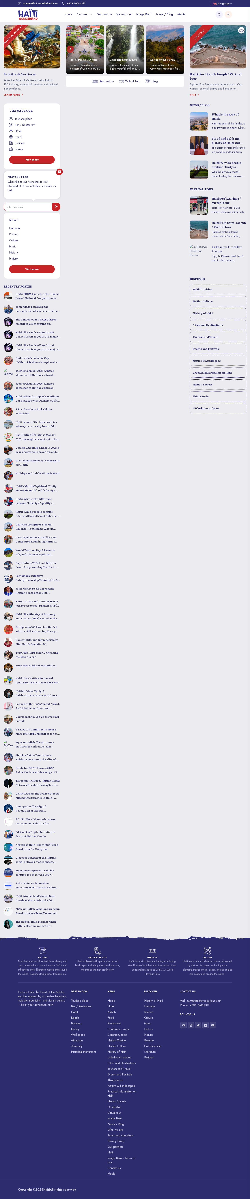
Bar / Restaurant (25, 125)
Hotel (18, 131)
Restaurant (114, 1023)
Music (12, 246)
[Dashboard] (228, 14)
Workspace (78, 1035)
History (13, 252)
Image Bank (144, 14)
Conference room (119, 1029)
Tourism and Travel (205, 337)
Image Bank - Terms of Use (121, 1160)
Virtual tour (124, 14)
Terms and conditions (121, 1135)
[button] (70, 49)
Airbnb (112, 1012)
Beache (149, 1040)
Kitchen (13, 234)
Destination (104, 14)
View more (32, 159)
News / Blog (164, 14)
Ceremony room (117, 1035)
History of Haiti (203, 313)
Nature (13, 258)
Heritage (14, 228)
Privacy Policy (116, 1141)
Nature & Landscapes (207, 360)
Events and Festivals (206, 348)
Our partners (115, 1147)
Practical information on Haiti (212, 372)
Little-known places (206, 408)
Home (68, 14)
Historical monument (83, 1052)
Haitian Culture (203, 301)
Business (20, 143)
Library (19, 149)
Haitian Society (202, 384)
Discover (83, 14)
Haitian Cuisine (202, 289)
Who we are (115, 1130)
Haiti (46, 1189)
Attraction (77, 1040)
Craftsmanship (152, 1046)
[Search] (219, 14)
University (76, 1046)
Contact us (114, 1168)
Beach (19, 137)
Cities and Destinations (208, 325)
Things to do (201, 396)
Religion (149, 1057)
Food (111, 1018)
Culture (13, 240)
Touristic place (23, 119)
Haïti (110, 1152)
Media (181, 14)
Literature (150, 1052)
